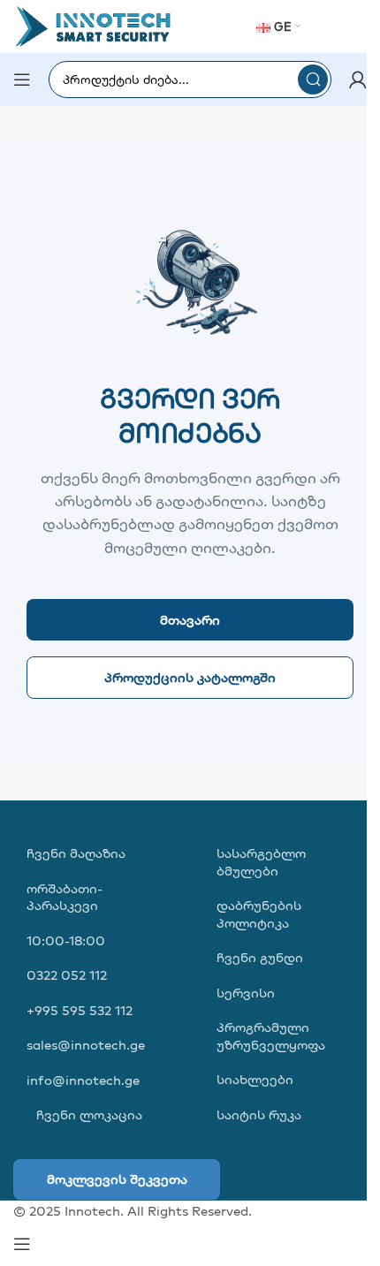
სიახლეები (255, 1079)
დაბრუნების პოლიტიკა (259, 914)
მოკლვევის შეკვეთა (117, 1179)
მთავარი (190, 619)
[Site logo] (92, 25)
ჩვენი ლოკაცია (87, 1114)
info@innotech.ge (83, 1080)
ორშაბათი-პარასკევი (65, 897)
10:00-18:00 (66, 940)
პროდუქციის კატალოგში (190, 677)
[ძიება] (313, 79)
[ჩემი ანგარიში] (358, 79)
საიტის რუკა (259, 1114)
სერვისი (246, 992)
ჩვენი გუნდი (260, 957)
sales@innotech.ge (86, 1044)
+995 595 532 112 (80, 1010)
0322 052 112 (67, 975)
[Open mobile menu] (22, 79)
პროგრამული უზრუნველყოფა (271, 1036)
